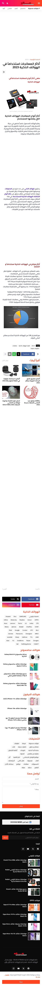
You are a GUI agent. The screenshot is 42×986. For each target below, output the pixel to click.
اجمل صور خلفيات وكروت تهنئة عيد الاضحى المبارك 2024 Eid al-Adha (11, 403)
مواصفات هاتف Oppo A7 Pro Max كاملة (15, 905)
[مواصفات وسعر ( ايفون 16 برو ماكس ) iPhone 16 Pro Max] (34, 721)
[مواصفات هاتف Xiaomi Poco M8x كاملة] (34, 863)
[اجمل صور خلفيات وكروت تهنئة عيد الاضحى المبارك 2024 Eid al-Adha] (11, 392)
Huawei (8, 616)
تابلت (13, 746)
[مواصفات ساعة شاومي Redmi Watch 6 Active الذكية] (34, 882)
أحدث (37, 589)
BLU (37, 630)
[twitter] (33, 849)
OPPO (37, 619)
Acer (7, 640)
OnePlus (29, 626)
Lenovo (12, 623)
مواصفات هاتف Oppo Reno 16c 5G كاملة (15, 934)
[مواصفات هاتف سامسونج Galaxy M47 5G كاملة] (34, 686)
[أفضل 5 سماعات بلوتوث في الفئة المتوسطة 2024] (11, 370)
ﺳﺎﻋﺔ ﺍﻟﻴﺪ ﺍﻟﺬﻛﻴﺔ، (33, 750)
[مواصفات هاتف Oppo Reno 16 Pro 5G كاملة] (34, 917)
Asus (5, 623)
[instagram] (23, 849)
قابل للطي (21, 760)
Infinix (6, 619)
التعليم (37, 767)
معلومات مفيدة (35, 348)
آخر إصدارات (11, 760)
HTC (31, 630)
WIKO (37, 633)
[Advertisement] (21, 35)
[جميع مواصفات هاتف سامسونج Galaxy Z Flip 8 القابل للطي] (34, 676)
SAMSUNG (22, 616)
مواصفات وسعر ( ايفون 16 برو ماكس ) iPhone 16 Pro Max (16, 719)
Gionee (10, 633)
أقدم (4, 589)
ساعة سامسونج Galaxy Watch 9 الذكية (15, 655)
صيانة (23, 767)
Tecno (20, 623)
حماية (30, 767)
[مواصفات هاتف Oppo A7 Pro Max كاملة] (34, 907)
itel (17, 644)
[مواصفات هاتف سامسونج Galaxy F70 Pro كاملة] (34, 667)
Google (17, 630)
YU (13, 640)
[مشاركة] (4, 72)
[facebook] (38, 849)
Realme (22, 619)
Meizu (7, 626)
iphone (14, 626)
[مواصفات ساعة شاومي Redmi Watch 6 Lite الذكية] (34, 872)
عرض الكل (5, 360)
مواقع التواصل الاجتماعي (31, 757)
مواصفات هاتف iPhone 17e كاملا (15, 699)
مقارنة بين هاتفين (33, 753)
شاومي (9, 8)
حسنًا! (21, 982)
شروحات (22, 750)
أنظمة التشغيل (12, 750)
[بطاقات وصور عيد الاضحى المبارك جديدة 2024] (31, 392)
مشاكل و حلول (34, 746)
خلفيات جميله (22, 746)
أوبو (4, 8)
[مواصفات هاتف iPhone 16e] (34, 711)
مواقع (18, 764)
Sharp (17, 637)
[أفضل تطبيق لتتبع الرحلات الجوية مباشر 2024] (31, 370)
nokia (31, 623)
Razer (28, 640)
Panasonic (19, 633)
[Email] (10, 354)
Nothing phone (26, 644)
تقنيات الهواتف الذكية (24, 346)
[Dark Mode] (8, 3)
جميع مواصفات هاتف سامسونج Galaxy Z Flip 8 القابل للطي (15, 675)
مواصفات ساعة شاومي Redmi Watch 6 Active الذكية (16, 880)
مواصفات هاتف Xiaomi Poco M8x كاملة (15, 861)
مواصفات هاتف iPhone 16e (17, 708)
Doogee (36, 640)
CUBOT (36, 644)
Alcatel (21, 626)
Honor (30, 619)
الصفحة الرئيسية (35, 60)
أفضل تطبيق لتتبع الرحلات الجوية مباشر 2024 (32, 381)
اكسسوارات (35, 764)
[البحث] (3, 3)
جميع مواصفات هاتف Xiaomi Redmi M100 (16, 890)
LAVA (37, 637)
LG (26, 623)
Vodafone (20, 640)
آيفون (16, 8)
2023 (26, 60)
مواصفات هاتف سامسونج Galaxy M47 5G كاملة (15, 684)
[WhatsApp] (14, 354)
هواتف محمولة (34, 743)
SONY (37, 626)
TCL (31, 637)
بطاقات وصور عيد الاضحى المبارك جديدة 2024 (32, 403)
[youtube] (28, 849)
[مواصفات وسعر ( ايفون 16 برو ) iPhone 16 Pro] (34, 730)
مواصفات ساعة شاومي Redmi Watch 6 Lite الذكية (16, 871)
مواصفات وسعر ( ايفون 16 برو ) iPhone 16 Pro (16, 729)
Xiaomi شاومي (34, 616)
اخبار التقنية (16, 757)
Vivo (15, 616)
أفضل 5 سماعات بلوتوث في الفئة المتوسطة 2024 (11, 380)
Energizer (29, 633)
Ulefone (24, 637)
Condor (25, 630)
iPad (10, 630)
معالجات (15, 346)
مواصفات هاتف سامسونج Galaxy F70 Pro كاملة (15, 665)
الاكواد (22, 753)
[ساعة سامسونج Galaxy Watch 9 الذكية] (34, 657)
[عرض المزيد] (5, 354)
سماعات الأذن (9, 764)
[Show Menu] (39, 3)
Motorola (14, 619)
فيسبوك (29, 760)
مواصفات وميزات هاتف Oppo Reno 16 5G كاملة (14, 925)
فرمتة (24, 743)
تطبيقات (16, 743)
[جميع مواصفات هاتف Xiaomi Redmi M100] (34, 892)
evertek (9, 637)
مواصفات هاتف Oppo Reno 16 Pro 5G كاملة (15, 915)
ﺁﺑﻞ (9, 757)
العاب (37, 760)
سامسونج (23, 8)
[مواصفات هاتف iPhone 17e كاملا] (34, 701)
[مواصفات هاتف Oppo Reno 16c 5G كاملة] (34, 936)
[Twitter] (18, 354)
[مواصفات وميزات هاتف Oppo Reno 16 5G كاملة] (34, 926)
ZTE (37, 623)
